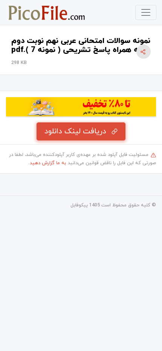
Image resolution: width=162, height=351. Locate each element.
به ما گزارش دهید (48, 163)
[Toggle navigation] (145, 12)
